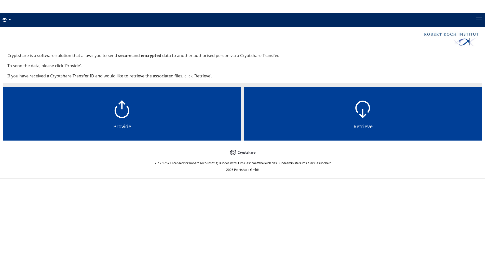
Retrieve (363, 126)
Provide (122, 126)
